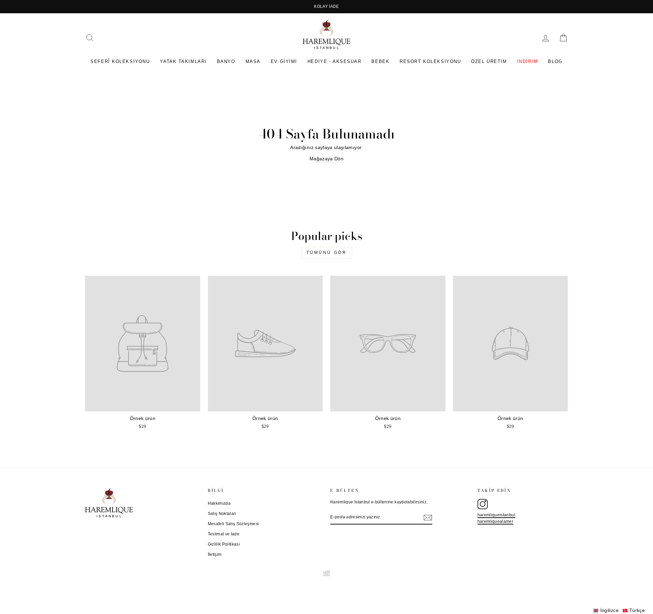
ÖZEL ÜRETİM (489, 61)
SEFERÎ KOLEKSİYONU (120, 61)
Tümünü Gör (326, 252)
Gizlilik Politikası (224, 544)
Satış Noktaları (222, 513)
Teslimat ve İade (224, 534)
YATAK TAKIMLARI (183, 61)
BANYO (226, 61)
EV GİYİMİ (284, 61)
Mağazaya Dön (326, 158)
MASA (253, 61)
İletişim (215, 554)
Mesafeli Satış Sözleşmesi (233, 523)
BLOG (555, 61)
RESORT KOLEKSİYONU (430, 61)
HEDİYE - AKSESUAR (334, 61)
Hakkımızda (219, 503)
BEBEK (380, 61)
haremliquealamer (496, 521)
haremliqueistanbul (496, 515)
